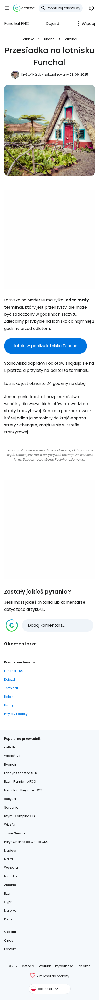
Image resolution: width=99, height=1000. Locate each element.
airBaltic (10, 747)
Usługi (9, 705)
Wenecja (11, 867)
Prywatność (64, 966)
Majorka (10, 910)
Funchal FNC (16, 23)
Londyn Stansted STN (20, 773)
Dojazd (52, 23)
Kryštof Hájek (31, 74)
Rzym (8, 893)
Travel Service (14, 833)
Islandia (10, 876)
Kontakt (10, 949)
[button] (7, 8)
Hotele (8, 696)
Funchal (49, 39)
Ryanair (10, 764)
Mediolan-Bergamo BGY (23, 790)
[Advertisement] (49, 239)
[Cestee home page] (24, 8)
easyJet (10, 799)
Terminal (70, 39)
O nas (8, 940)
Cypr (7, 902)
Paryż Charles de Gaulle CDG (26, 842)
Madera (10, 850)
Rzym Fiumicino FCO (20, 781)
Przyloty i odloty (16, 714)
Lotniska (28, 39)
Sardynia (11, 807)
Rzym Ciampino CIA (19, 816)
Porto (8, 919)
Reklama (84, 966)
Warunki (45, 966)
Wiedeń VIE (12, 756)
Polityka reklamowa (69, 459)
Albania (10, 885)
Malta (8, 859)
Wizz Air (9, 824)
